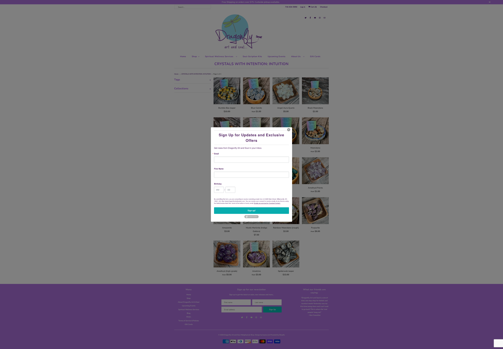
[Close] (288, 129)
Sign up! (251, 210)
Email (216, 154)
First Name (219, 169)
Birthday (218, 184)
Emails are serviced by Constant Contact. (267, 203)
